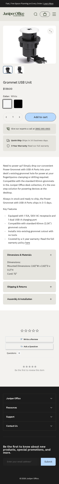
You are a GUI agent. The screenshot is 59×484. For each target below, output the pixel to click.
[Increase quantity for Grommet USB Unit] (19, 117)
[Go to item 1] (19, 70)
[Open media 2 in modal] (51, 31)
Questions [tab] (11, 353)
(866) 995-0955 (42, 128)
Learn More (48, 3)
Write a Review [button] (31, 339)
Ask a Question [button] (31, 346)
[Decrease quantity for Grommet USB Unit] (6, 117)
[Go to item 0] (7, 70)
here (27, 242)
